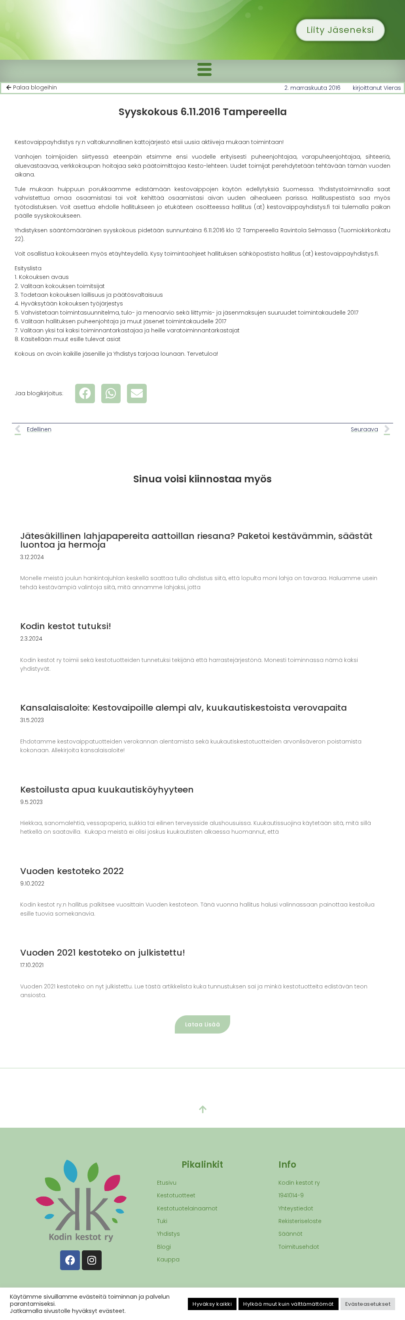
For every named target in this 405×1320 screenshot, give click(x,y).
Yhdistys (168, 1234)
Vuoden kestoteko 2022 (72, 871)
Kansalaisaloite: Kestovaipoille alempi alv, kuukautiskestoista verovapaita (183, 708)
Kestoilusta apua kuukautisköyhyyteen (107, 789)
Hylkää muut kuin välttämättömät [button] (288, 1304)
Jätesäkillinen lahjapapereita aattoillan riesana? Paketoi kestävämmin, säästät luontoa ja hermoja (196, 540)
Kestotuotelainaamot (187, 1208)
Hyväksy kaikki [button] (212, 1304)
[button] (85, 394)
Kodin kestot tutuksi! (65, 626)
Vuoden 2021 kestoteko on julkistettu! (102, 952)
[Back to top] (202, 1110)
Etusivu (166, 1183)
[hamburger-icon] (204, 71)
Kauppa (168, 1259)
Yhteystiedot (295, 1208)
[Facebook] (70, 1260)
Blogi (164, 1247)
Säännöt (290, 1234)
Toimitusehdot (298, 1247)
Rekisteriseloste (300, 1221)
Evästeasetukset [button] (368, 1304)
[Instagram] (92, 1260)
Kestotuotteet (176, 1195)
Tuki (162, 1221)
